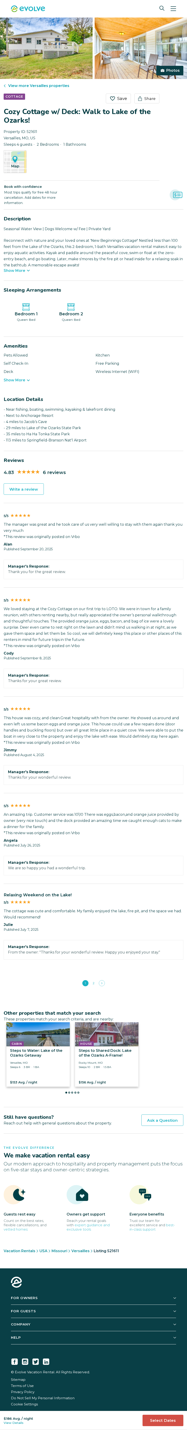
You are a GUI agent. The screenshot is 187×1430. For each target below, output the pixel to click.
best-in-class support (152, 1227)
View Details (13, 1423)
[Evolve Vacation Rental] (28, 9)
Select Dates (163, 1420)
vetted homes (16, 1229)
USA (43, 1251)
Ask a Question (162, 1120)
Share (150, 98)
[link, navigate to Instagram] (25, 1361)
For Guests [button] (23, 1311)
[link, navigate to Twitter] (35, 1361)
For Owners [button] (24, 1298)
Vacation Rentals (19, 1251)
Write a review (23, 489)
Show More (14, 271)
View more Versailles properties (38, 86)
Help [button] (16, 1337)
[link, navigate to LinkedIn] (46, 1361)
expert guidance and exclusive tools (88, 1227)
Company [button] (21, 1324)
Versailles (80, 1251)
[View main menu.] (173, 8)
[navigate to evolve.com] (16, 1283)
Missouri (59, 1251)
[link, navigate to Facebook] (14, 1361)
